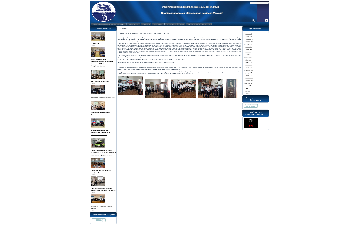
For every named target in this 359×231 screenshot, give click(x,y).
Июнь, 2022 (248, 88)
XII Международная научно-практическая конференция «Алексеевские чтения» (100, 133)
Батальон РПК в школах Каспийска (103, 97)
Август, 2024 (249, 49)
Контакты (146, 24)
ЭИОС (182, 24)
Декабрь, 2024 (249, 44)
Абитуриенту (133, 24)
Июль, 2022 (248, 85)
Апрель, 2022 (248, 93)
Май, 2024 (248, 54)
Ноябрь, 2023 (249, 67)
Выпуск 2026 (95, 43)
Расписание (158, 24)
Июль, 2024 (248, 52)
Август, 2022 (249, 83)
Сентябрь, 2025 (249, 41)
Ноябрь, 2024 (249, 47)
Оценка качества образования (199, 24)
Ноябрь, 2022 (249, 75)
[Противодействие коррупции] (98, 222)
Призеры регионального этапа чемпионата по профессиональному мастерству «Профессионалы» (103, 153)
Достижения (171, 24)
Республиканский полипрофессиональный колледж (190, 6)
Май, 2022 (248, 91)
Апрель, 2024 (248, 57)
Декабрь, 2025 (249, 36)
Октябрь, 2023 (249, 70)
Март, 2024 (248, 60)
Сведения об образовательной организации (108, 24)
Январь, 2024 (249, 65)
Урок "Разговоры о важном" (100, 81)
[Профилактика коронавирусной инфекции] (251, 128)
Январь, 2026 (249, 34)
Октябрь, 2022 (249, 78)
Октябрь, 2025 (249, 39)
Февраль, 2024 (249, 62)
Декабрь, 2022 (249, 72)
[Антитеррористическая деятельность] (251, 108)
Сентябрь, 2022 (249, 80)
